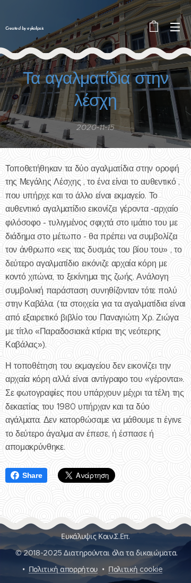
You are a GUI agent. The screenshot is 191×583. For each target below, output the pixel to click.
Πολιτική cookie (135, 569)
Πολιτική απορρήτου (63, 569)
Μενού (175, 26)
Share (32, 475)
